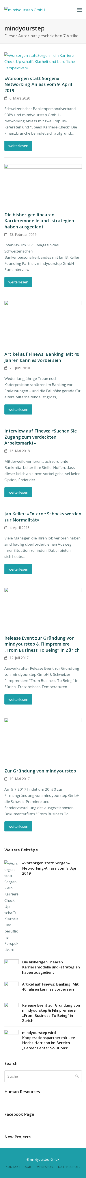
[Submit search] (77, 1076)
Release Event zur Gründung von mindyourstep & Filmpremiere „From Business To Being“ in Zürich (42, 644)
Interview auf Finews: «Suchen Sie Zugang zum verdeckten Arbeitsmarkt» (40, 437)
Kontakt (13, 1167)
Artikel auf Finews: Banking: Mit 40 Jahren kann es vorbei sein (41, 357)
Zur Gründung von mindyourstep (40, 771)
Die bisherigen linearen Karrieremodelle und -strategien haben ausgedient (39, 221)
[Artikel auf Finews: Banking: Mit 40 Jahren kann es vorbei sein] (43, 323)
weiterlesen (18, 145)
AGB (28, 1167)
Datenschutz (69, 1167)
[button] (79, 10)
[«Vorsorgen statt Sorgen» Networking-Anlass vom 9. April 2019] (43, 61)
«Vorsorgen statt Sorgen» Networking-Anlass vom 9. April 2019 (38, 84)
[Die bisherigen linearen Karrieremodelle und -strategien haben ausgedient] (43, 185)
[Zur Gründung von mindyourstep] (43, 740)
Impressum (45, 1167)
